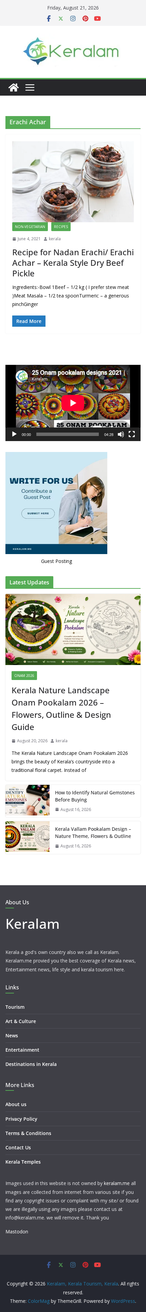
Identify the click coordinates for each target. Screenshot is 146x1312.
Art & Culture (20, 1021)
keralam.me (117, 1183)
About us (15, 1104)
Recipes (61, 226)
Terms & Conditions (28, 1133)
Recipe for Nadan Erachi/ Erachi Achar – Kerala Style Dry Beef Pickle (73, 262)
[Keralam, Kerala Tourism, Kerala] (13, 87)
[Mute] (120, 434)
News (11, 1035)
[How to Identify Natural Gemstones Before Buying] (27, 801)
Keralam (32, 923)
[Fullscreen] (131, 434)
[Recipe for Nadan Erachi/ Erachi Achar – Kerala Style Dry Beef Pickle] (73, 182)
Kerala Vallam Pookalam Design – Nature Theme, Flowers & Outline (93, 832)
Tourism (14, 1007)
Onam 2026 (24, 675)
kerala (55, 239)
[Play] (14, 434)
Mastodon (16, 1231)
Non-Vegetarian (30, 226)
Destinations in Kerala (31, 1064)
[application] (73, 403)
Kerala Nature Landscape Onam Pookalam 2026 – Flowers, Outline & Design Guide (61, 708)
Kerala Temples (23, 1162)
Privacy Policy (21, 1119)
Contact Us (18, 1147)
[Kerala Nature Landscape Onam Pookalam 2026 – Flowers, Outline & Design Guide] (73, 629)
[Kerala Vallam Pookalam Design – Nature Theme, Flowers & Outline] (27, 837)
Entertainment (22, 1050)
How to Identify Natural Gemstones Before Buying (95, 796)
